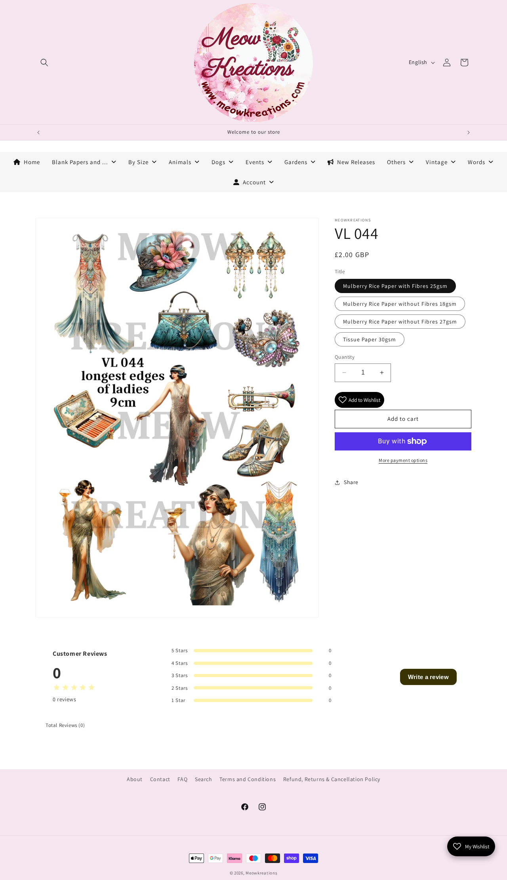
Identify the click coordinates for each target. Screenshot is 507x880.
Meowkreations (261, 873)
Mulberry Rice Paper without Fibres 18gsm (400, 303)
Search (203, 779)
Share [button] (351, 482)
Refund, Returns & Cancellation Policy (331, 779)
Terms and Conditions (247, 779)
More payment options (403, 460)
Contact (160, 779)
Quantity (345, 357)
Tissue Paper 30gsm (369, 339)
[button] (44, 62)
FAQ (182, 779)
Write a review (428, 677)
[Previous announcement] (38, 132)
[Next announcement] (468, 132)
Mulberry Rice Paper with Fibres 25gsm (395, 286)
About (135, 779)
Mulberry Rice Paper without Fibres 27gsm (400, 321)
